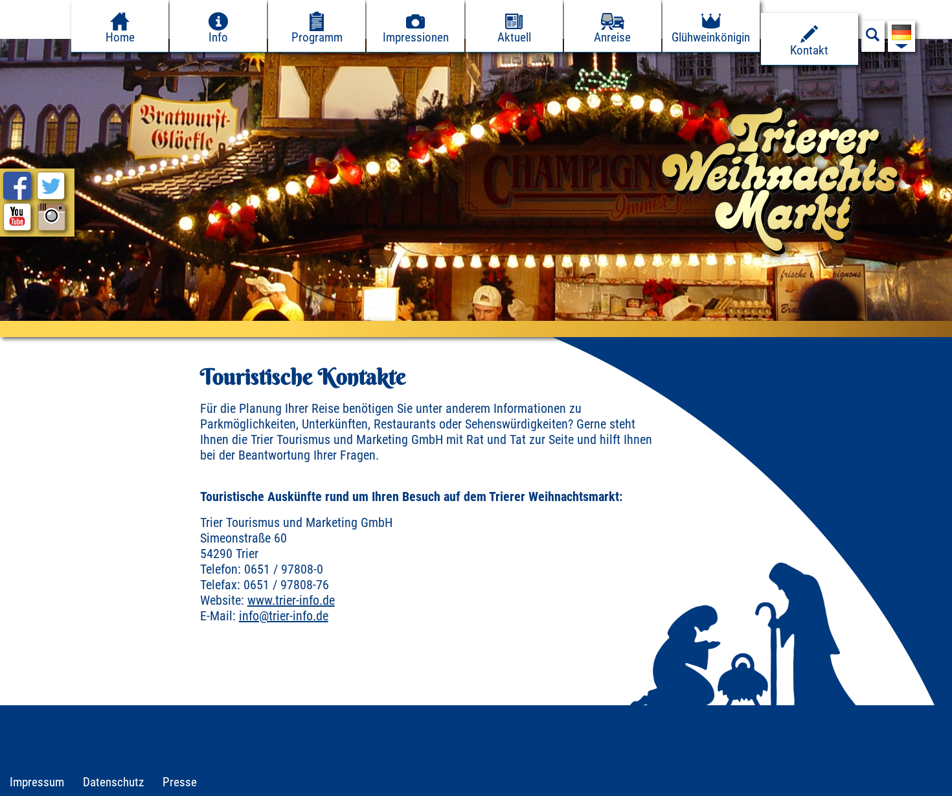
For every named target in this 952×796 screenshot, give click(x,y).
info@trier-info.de (283, 616)
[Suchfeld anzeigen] (873, 38)
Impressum (37, 782)
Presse (180, 782)
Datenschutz (113, 782)
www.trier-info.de (291, 600)
